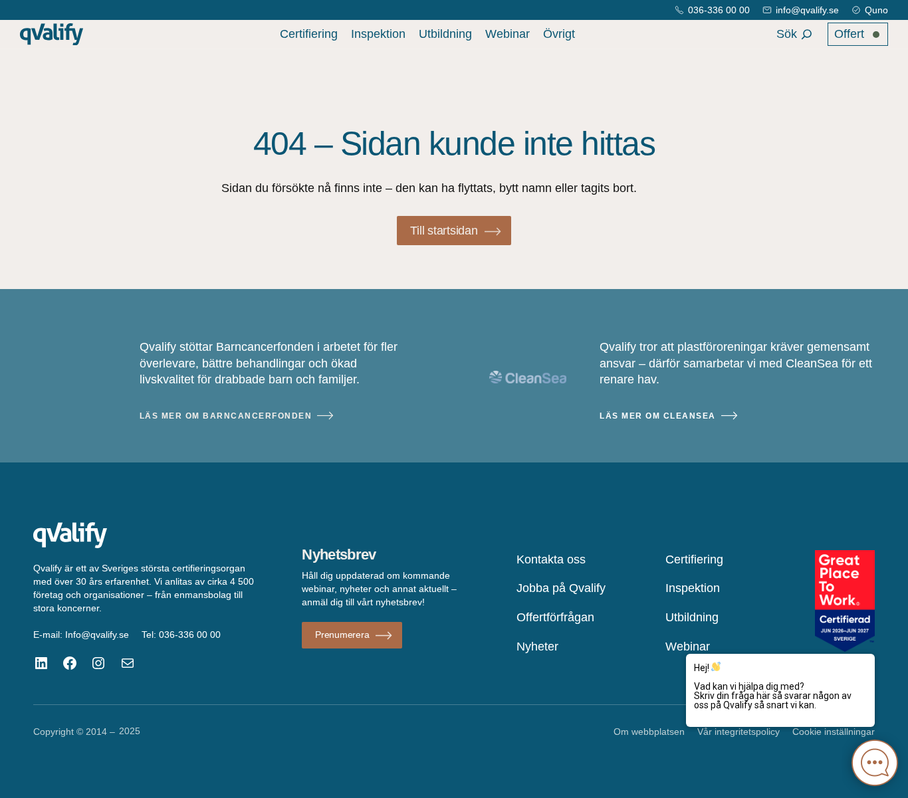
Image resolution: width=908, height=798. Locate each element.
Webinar (507, 34)
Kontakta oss (551, 559)
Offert (849, 34)
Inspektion (378, 34)
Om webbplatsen (649, 731)
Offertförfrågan (555, 617)
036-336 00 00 (719, 10)
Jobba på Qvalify (561, 588)
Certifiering (309, 34)
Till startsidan (443, 230)
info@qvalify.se (807, 10)
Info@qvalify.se (97, 634)
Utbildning (445, 34)
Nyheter (537, 646)
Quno (876, 10)
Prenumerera (342, 634)
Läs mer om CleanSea (658, 416)
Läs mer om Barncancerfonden (226, 416)
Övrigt (559, 34)
